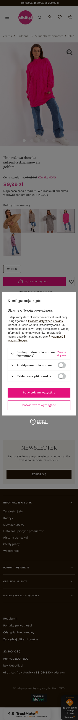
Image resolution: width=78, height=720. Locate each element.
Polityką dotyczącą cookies (45, 321)
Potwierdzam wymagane (39, 405)
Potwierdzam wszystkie (39, 392)
